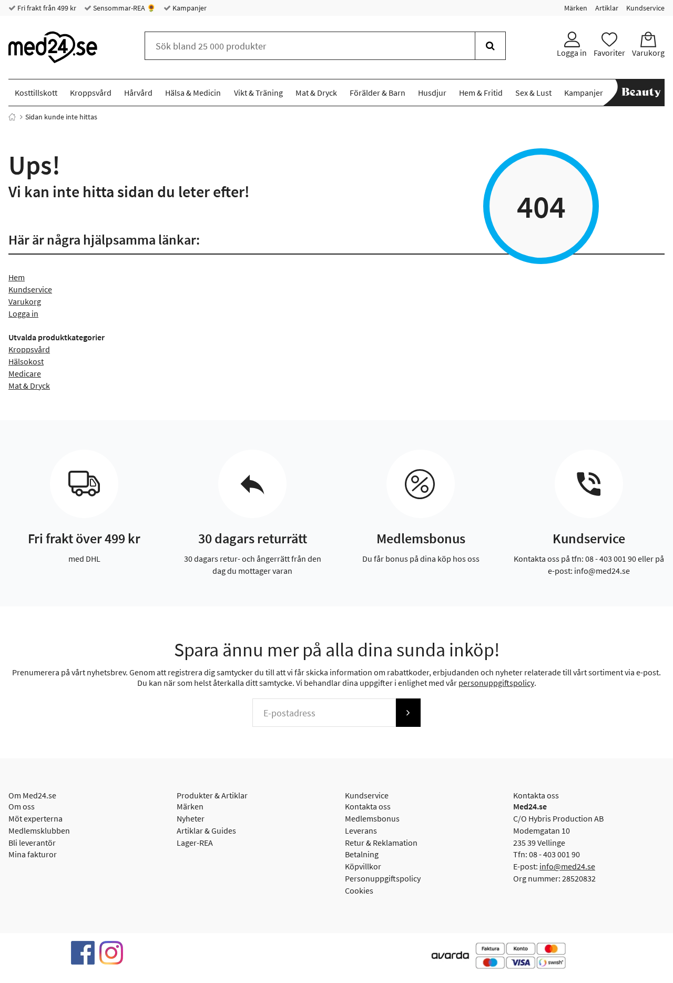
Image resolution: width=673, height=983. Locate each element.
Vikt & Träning (258, 92)
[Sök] (490, 46)
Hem (16, 277)
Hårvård (138, 92)
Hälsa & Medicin (193, 92)
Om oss (21, 806)
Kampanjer (189, 8)
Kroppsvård (90, 92)
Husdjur (432, 92)
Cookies (359, 890)
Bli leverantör (32, 842)
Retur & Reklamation (381, 842)
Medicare (24, 373)
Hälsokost (26, 361)
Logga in (23, 313)
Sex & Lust (533, 92)
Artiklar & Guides (206, 830)
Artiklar (606, 8)
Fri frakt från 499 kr (46, 8)
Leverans (361, 830)
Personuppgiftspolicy (383, 878)
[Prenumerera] (408, 712)
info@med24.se (567, 866)
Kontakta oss (368, 806)
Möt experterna (35, 818)
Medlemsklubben (39, 830)
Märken (575, 8)
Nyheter (191, 818)
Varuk (18, 301)
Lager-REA (195, 842)
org (35, 301)
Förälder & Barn (377, 92)
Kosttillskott (36, 92)
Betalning (362, 854)
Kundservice (645, 8)
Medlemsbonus (372, 818)
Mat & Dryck (316, 92)
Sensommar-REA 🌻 (123, 8)
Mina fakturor (32, 854)
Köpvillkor (363, 866)
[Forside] (12, 116)
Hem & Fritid (481, 92)
